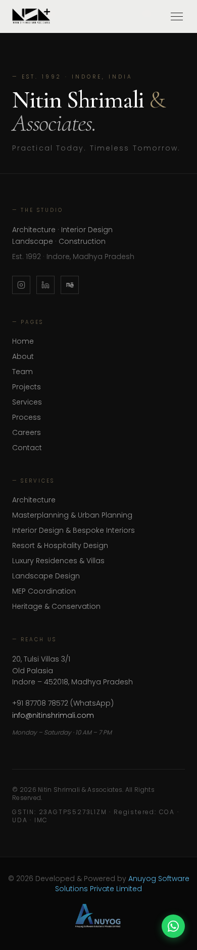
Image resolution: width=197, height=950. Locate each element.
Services (27, 402)
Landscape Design (46, 576)
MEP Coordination (44, 591)
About (23, 356)
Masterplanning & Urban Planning (72, 515)
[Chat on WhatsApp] (173, 926)
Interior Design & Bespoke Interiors (73, 530)
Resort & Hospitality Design (60, 545)
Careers (26, 432)
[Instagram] (21, 285)
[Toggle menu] (177, 16)
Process (26, 417)
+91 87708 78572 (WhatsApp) (63, 703)
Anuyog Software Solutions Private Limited (122, 883)
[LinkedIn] (45, 285)
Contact (27, 448)
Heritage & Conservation (56, 606)
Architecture (34, 500)
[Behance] (70, 285)
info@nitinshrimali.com (53, 715)
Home (23, 341)
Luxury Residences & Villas (58, 561)
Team (22, 372)
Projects (26, 387)
